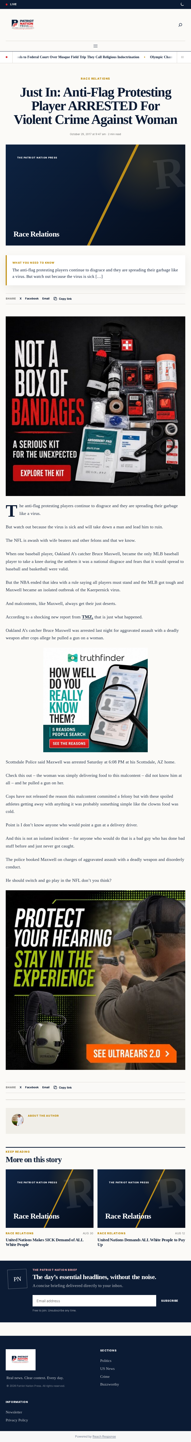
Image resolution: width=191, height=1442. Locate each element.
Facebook (32, 298)
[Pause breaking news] (181, 57)
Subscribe (169, 1300)
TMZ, (87, 616)
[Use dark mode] (182, 4)
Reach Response (104, 1436)
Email (45, 298)
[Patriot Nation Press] (24, 25)
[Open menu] (95, 46)
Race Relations (95, 78)
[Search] (180, 25)
